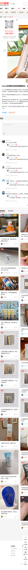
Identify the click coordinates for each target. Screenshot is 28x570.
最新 (7, 12)
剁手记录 (21, 12)
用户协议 (13, 553)
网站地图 (13, 555)
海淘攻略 (13, 12)
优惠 (6, 8)
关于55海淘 (14, 548)
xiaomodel (8, 179)
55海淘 (4, 4)
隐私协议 (13, 551)
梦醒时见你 (8, 140)
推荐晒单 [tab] (2, 211)
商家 (12, 8)
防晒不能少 (12, 112)
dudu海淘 (8, 166)
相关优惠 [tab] (10, 211)
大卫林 (7, 153)
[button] (13, 4)
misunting (8, 191)
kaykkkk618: (12, 144)
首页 (1, 17)
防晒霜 (5, 112)
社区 (1, 12)
